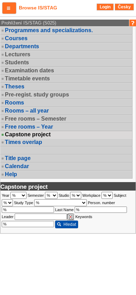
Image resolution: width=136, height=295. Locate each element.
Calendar (17, 166)
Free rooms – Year (29, 127)
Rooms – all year (27, 111)
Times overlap (23, 142)
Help (11, 174)
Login (105, 7)
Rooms (14, 103)
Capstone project (28, 134)
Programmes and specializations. (49, 30)
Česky (124, 7)
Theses (14, 86)
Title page (18, 158)
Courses (16, 38)
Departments (22, 46)
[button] (9, 8)
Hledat (69, 224)
